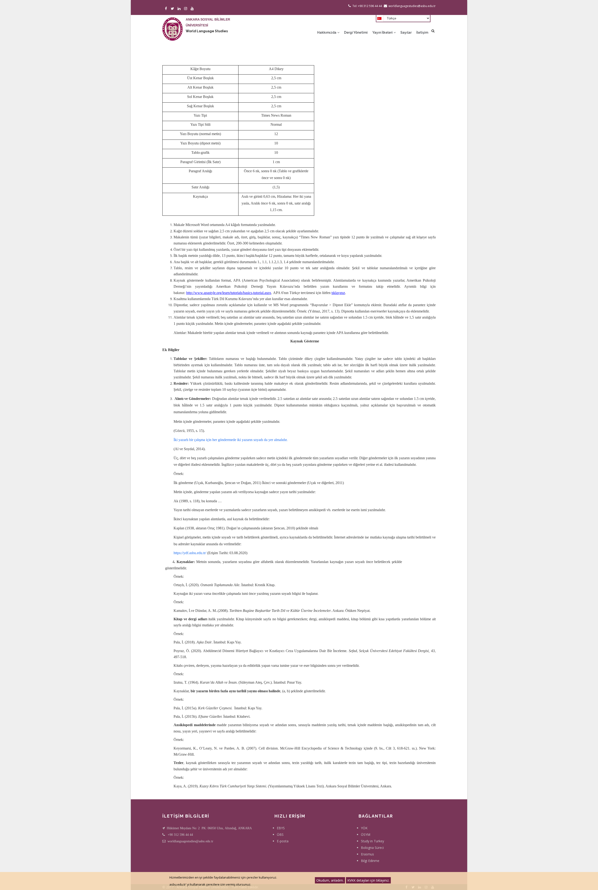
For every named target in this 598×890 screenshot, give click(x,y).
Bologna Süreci (372, 847)
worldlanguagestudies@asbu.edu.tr (190, 841)
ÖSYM (365, 834)
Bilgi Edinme (370, 860)
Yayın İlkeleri (382, 32)
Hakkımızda (327, 32)
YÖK (364, 828)
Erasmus (367, 854)
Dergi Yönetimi (356, 32)
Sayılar (406, 32)
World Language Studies (207, 31)
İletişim (422, 32)
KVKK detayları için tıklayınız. (368, 880)
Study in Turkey (372, 841)
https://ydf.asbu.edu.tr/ (190, 553)
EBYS (281, 828)
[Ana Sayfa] (172, 24)
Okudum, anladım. (330, 880)
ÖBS (280, 834)
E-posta (282, 841)
